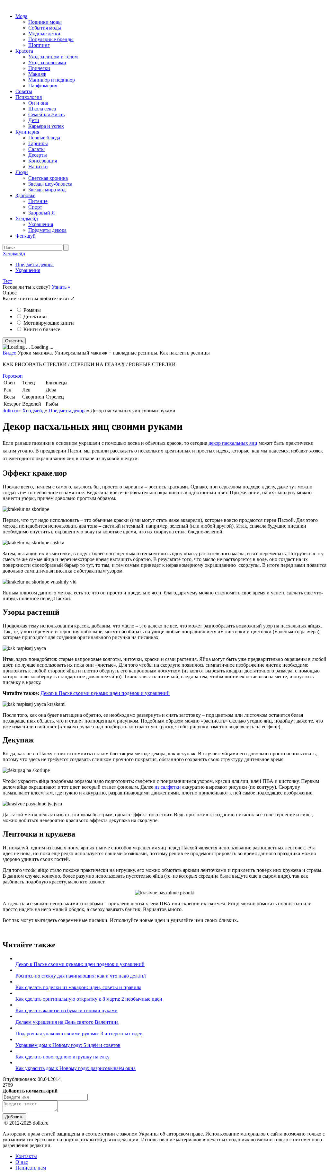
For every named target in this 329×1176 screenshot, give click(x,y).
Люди (21, 172)
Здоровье (25, 195)
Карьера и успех (46, 126)
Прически (39, 68)
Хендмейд (26, 218)
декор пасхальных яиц (233, 443)
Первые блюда (44, 137)
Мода (21, 16)
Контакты (26, 1156)
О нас (21, 1162)
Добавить (14, 1116)
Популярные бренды (51, 39)
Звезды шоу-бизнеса (50, 184)
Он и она (38, 103)
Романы (32, 310)
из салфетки (168, 787)
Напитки (38, 166)
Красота (24, 51)
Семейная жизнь (46, 114)
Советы (23, 91)
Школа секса (42, 108)
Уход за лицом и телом (53, 56)
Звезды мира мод (47, 189)
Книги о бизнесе (41, 329)
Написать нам (30, 1168)
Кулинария (27, 132)
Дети (33, 120)
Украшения (40, 224)
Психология (28, 97)
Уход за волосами (47, 62)
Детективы (35, 316)
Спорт (35, 207)
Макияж (37, 74)
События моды (44, 28)
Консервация (42, 160)
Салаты (36, 149)
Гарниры (38, 143)
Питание (38, 201)
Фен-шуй (25, 236)
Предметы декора (47, 230)
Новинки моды (45, 22)
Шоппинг (39, 45)
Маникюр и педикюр (51, 80)
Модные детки (44, 33)
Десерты (37, 155)
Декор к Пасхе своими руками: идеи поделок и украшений (105, 693)
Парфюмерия (42, 85)
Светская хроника (48, 178)
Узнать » (61, 287)
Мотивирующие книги (48, 323)
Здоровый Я (41, 212)
